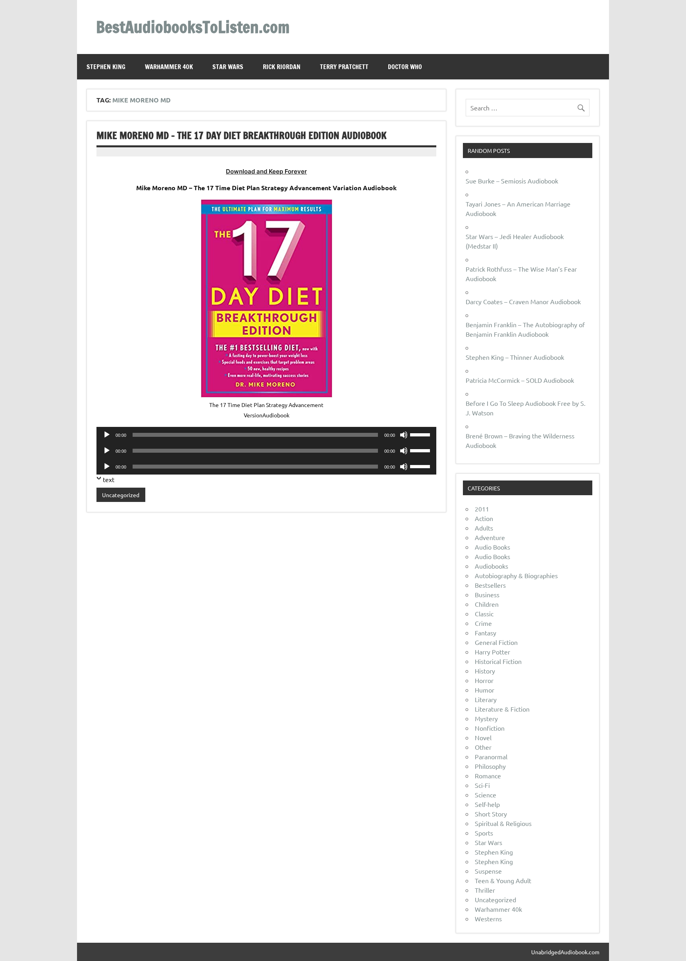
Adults (484, 528)
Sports (484, 833)
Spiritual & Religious (503, 823)
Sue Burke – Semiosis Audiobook (512, 181)
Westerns (488, 918)
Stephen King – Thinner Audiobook (515, 357)
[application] (266, 435)
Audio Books (492, 547)
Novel (483, 737)
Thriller (485, 890)
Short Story (491, 814)
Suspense (488, 871)
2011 (482, 509)
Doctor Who (405, 66)
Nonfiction (490, 728)
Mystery (486, 718)
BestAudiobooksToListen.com (192, 26)
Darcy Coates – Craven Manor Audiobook (523, 301)
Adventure (490, 537)
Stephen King (106, 66)
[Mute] (404, 435)
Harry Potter (492, 652)
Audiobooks (491, 566)
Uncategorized (120, 494)
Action (484, 518)
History (485, 671)
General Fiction (496, 642)
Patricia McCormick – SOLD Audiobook (520, 380)
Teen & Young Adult (503, 880)
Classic (484, 614)
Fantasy (485, 633)
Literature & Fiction (502, 709)
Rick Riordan (282, 66)
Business (487, 594)
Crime (483, 623)
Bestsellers (490, 585)
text (108, 479)
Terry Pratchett (344, 66)
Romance (488, 776)
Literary (486, 699)
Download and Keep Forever (266, 171)
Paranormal (491, 756)
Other (483, 747)
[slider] (421, 434)
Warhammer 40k (169, 66)
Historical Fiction (498, 661)
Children (487, 604)
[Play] (107, 435)
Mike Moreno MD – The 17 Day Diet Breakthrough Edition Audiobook (241, 135)
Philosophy (490, 766)
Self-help (487, 804)
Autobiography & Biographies (516, 575)
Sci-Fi (482, 785)
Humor (484, 690)
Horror (484, 680)
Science (485, 795)
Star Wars (227, 66)
